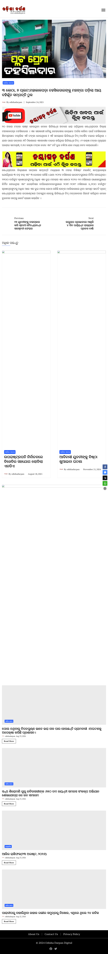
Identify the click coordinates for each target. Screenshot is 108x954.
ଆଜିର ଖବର (8, 83)
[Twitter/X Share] (105, 477)
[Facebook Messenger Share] (105, 472)
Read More (9, 916)
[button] (105, 488)
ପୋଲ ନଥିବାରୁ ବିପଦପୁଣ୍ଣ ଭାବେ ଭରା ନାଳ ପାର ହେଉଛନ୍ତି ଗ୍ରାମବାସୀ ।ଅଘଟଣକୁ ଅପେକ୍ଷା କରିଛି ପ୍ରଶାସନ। (51, 906)
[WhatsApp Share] (105, 483)
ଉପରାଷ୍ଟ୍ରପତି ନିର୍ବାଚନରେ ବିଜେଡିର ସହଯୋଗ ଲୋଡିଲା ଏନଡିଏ (23, 637)
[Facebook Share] (105, 466)
